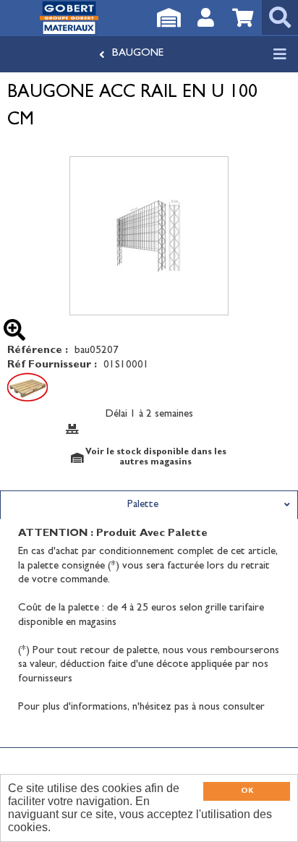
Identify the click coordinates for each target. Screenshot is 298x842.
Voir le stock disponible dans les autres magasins (155, 457)
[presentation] (149, 505)
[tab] (149, 504)
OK (247, 791)
